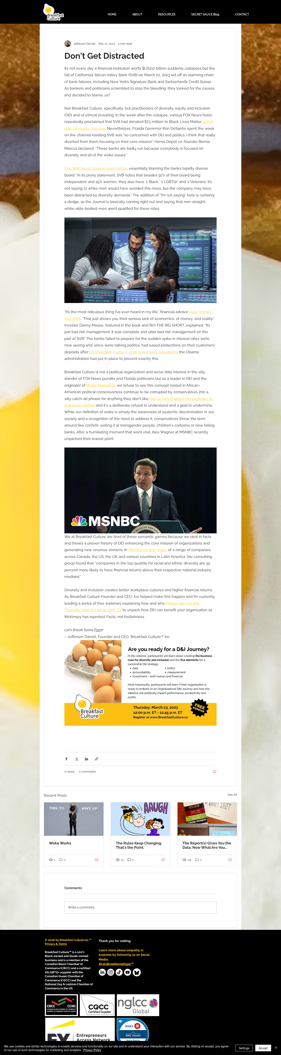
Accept (263, 1048)
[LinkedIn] (102, 972)
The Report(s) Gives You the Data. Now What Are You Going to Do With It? (206, 845)
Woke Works (60, 843)
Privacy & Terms (56, 943)
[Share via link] (97, 759)
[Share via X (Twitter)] (76, 759)
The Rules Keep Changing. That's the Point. (139, 845)
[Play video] (140, 490)
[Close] (276, 1048)
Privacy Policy (92, 1050)
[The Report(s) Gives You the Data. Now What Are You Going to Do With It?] (207, 819)
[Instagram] (110, 972)
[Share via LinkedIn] (86, 759)
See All (232, 794)
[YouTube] (127, 972)
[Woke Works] (73, 819)
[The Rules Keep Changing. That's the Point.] (140, 819)
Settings (244, 1048)
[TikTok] (119, 972)
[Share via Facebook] (66, 759)
